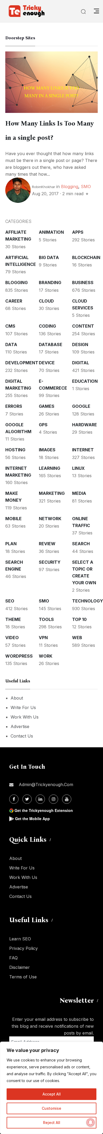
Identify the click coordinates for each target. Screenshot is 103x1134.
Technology (87, 601)
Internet (83, 449)
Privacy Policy (23, 948)
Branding (50, 282)
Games (46, 406)
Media (79, 493)
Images (47, 449)
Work (45, 656)
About (17, 698)
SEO (9, 601)
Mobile (13, 518)
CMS (10, 326)
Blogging (69, 186)
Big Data (49, 257)
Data (11, 344)
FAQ (13, 957)
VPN (43, 637)
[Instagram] (53, 799)
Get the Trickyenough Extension (44, 810)
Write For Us (23, 707)
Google (81, 406)
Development (21, 362)
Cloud (46, 301)
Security (49, 562)
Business (82, 282)
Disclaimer (19, 967)
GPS (43, 424)
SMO (86, 186)
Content (83, 326)
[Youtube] (66, 799)
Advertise (20, 726)
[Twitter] (27, 799)
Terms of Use (23, 976)
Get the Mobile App (32, 818)
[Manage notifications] (90, 1122)
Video (12, 637)
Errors (13, 406)
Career (13, 301)
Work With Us (25, 717)
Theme (13, 619)
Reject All (51, 1122)
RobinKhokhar (43, 187)
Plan (11, 543)
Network (50, 518)
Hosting (15, 449)
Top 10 (79, 619)
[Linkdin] (40, 799)
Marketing (52, 493)
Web (77, 637)
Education (85, 381)
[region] (51, 1088)
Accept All (52, 1094)
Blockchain (86, 257)
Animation (51, 232)
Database (50, 344)
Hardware (84, 424)
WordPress (19, 656)
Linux (78, 468)
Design (80, 344)
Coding (47, 326)
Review (47, 543)
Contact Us (22, 736)
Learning (49, 468)
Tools (46, 619)
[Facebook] (13, 799)
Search (81, 543)
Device (47, 362)
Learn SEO (20, 938)
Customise (51, 1108)
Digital (80, 362)
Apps (77, 232)
